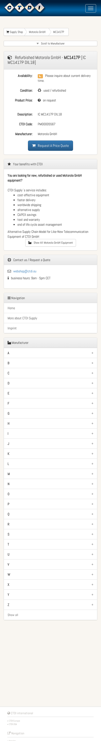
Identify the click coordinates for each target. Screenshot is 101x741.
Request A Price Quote (52, 145)
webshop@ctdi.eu (24, 271)
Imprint (12, 328)
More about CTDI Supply (22, 318)
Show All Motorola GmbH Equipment (52, 243)
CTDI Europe (14, 720)
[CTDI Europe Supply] (24, 8)
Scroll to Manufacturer (51, 43)
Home (11, 308)
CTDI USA (13, 724)
